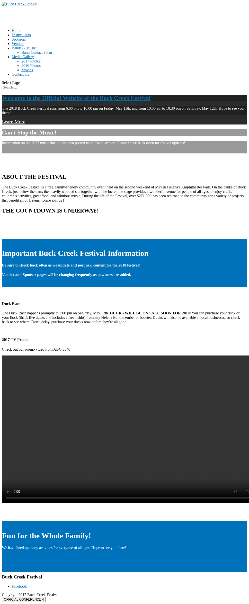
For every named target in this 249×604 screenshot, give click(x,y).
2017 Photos (31, 61)
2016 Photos (31, 65)
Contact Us (20, 74)
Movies (27, 70)
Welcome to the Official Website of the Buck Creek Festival (76, 98)
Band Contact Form (36, 52)
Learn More (13, 121)
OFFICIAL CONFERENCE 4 (24, 599)
